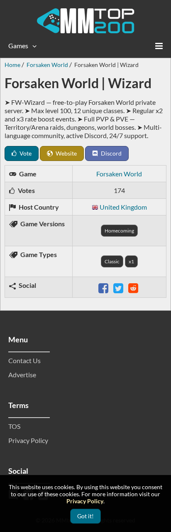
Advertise (22, 375)
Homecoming (119, 231)
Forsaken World (119, 174)
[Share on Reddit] (134, 287)
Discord (111, 153)
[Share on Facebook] (104, 287)
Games (18, 45)
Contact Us (24, 360)
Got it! (85, 516)
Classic (112, 261)
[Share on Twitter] (119, 287)
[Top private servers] (85, 20)
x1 (131, 261)
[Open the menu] (159, 45)
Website (65, 153)
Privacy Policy (28, 440)
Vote (25, 153)
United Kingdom (123, 207)
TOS (14, 426)
